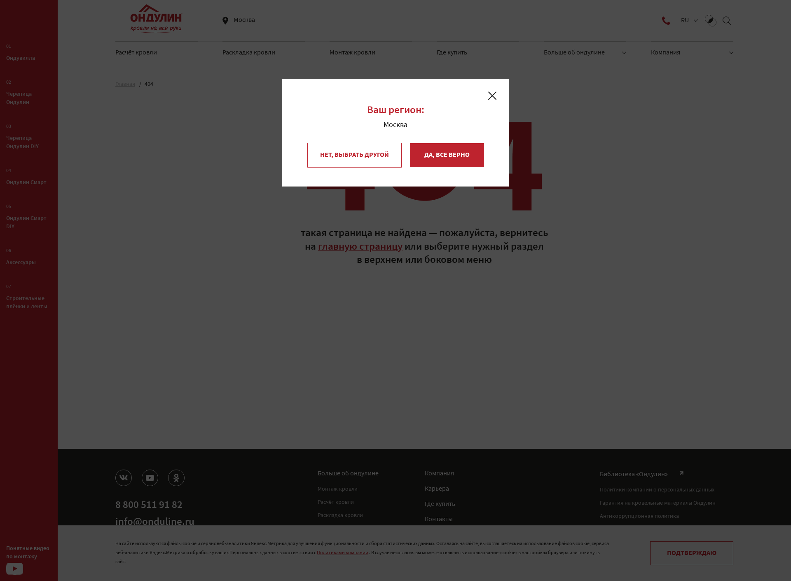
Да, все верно (447, 155)
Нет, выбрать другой (354, 155)
